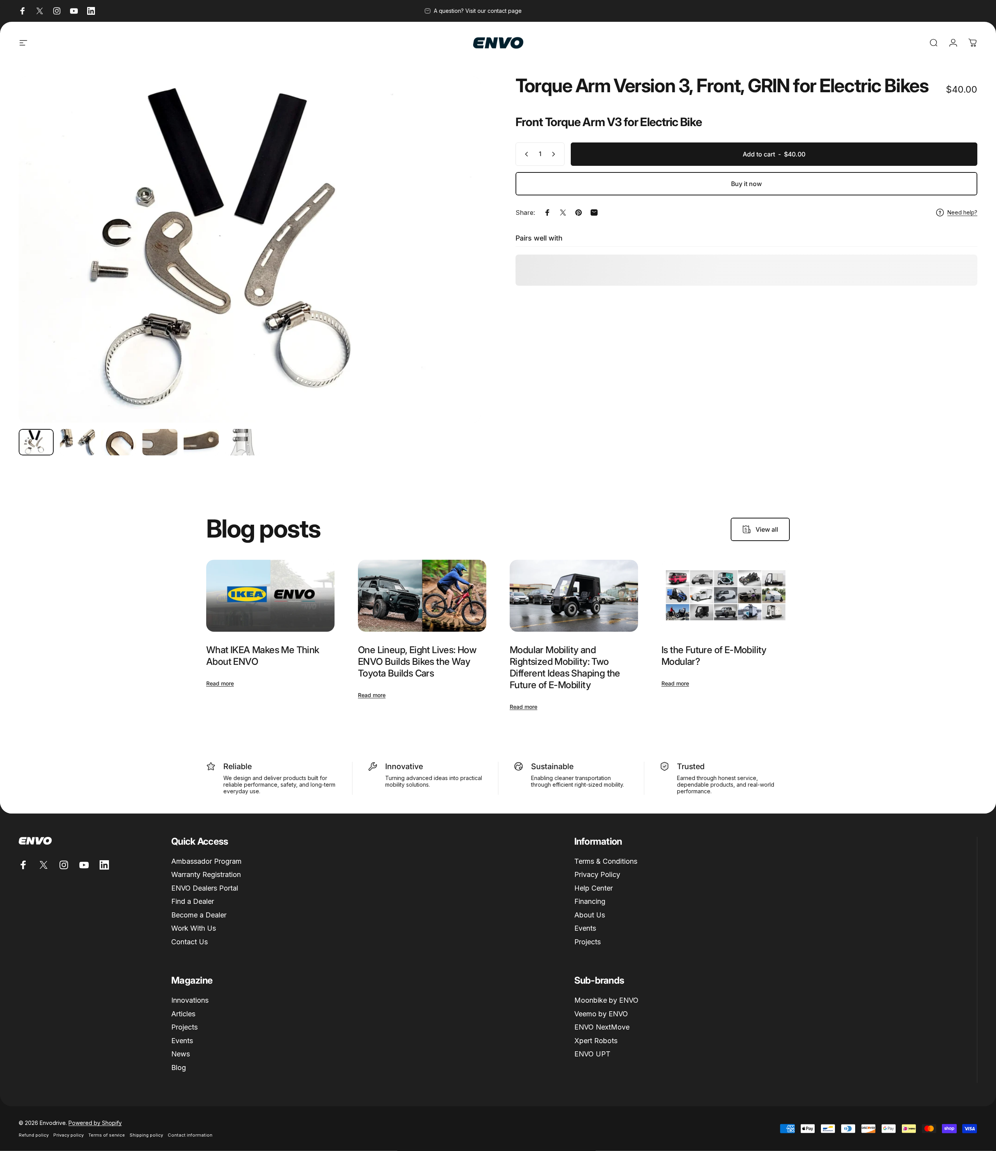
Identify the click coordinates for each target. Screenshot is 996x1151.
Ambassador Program (206, 861)
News (180, 1054)
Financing (589, 901)
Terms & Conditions (605, 861)
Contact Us (189, 942)
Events (585, 928)
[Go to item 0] (36, 442)
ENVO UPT (592, 1054)
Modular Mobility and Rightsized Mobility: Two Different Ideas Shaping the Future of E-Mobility (565, 667)
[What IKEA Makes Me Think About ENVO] (270, 596)
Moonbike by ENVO (606, 1000)
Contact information (190, 1135)
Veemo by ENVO (601, 1014)
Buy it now (746, 184)
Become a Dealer (198, 915)
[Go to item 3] (118, 442)
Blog (178, 1067)
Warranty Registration (206, 874)
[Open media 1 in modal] (249, 249)
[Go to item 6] (242, 442)
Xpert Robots (595, 1041)
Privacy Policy (597, 874)
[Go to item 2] (77, 442)
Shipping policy (146, 1135)
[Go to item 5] (201, 442)
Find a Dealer (192, 901)
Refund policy (34, 1135)
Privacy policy (68, 1135)
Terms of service (106, 1135)
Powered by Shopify (95, 1122)
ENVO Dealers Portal (204, 888)
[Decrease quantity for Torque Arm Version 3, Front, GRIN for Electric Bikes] (525, 154)
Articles (183, 1014)
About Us (589, 915)
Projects (587, 942)
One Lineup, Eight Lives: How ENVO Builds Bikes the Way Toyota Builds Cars (417, 661)
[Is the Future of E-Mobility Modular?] (725, 596)
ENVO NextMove (602, 1027)
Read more (220, 683)
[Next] (460, 268)
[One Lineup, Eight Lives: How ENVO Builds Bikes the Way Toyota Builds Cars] (422, 596)
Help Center (593, 888)
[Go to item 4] (159, 442)
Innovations (190, 1000)
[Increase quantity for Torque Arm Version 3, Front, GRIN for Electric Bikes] (555, 154)
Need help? (962, 212)
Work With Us (193, 928)
